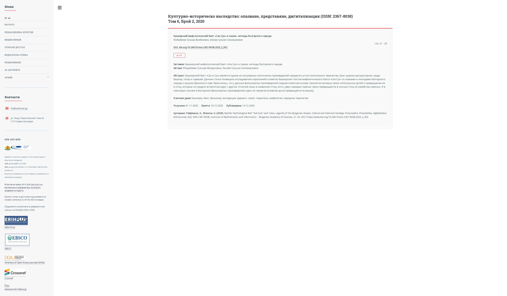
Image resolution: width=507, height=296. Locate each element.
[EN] (6, 18)
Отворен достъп (15, 47)
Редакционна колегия (19, 32)
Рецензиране (13, 62)
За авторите (12, 70)
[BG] (9, 18)
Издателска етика (16, 55)
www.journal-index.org (15, 289)
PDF (180, 55)
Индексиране (13, 40)
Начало (10, 24)
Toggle (60, 7)
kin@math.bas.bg (19, 108)
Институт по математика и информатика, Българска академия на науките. (24, 187)
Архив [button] (9, 77)
